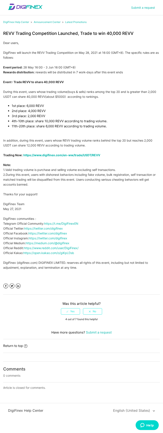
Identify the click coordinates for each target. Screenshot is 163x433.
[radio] (70, 311)
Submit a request (143, 7)
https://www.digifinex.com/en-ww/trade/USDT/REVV (61, 155)
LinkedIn (18, 286)
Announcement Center (47, 22)
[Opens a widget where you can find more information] (147, 425)
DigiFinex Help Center (16, 22)
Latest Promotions (76, 22)
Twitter (12, 286)
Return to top (13, 346)
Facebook (5, 286)
